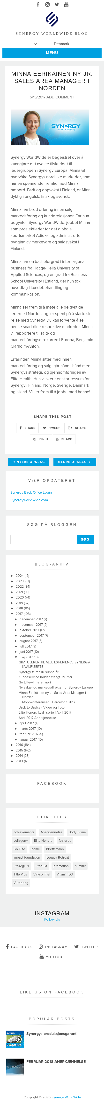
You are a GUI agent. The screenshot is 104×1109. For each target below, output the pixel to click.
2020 (20, 597)
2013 (20, 761)
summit (80, 866)
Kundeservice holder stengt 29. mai (45, 677)
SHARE (29, 428)
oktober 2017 (30, 630)
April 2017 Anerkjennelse (37, 718)
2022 (20, 587)
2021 (20, 592)
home (35, 849)
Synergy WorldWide (66, 1097)
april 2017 (27, 723)
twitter (89, 947)
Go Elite (19, 849)
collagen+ (21, 841)
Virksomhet (41, 874)
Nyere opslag (31, 462)
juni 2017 (27, 652)
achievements (24, 832)
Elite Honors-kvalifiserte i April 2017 (45, 712)
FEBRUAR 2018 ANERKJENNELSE (56, 1061)
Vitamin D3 (65, 874)
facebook (21, 947)
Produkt (41, 866)
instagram (56, 947)
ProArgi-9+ (21, 866)
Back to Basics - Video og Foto (42, 707)
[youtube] (66, 5)
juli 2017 (26, 646)
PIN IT (43, 439)
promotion (61, 866)
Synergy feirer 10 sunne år (39, 672)
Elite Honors (43, 841)
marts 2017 (28, 729)
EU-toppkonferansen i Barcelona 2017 (47, 702)
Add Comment (60, 97)
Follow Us (52, 919)
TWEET (54, 428)
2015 (20, 750)
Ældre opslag (73, 462)
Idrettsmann (55, 849)
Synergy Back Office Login (31, 492)
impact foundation (27, 857)
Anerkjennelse (51, 832)
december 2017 (32, 619)
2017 (20, 614)
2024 (20, 576)
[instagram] (47, 5)
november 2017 (32, 625)
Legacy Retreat (57, 857)
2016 (20, 745)
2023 (20, 581)
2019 (20, 603)
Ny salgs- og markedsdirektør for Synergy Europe (56, 687)
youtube (55, 957)
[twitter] (56, 5)
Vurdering (21, 883)
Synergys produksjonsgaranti (51, 1033)
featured (65, 841)
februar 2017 (29, 734)
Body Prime (77, 832)
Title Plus (20, 874)
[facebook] (38, 5)
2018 (20, 608)
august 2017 (29, 641)
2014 (20, 756)
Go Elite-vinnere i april (35, 682)
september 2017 (32, 636)
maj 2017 (27, 657)
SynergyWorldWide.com (29, 500)
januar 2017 (29, 739)
